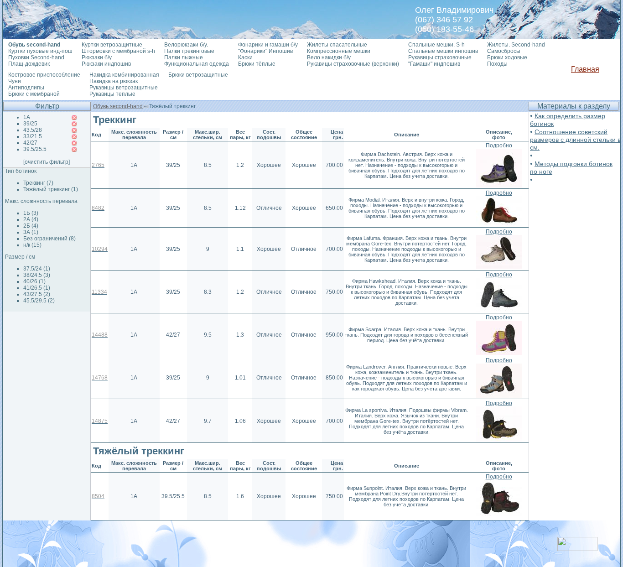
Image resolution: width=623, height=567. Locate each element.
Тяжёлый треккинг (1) (50, 189)
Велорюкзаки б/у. (186, 45)
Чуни (14, 81)
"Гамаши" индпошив (434, 64)
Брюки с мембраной (34, 94)
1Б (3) (30, 213)
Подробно (499, 145)
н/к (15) (32, 245)
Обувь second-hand (118, 106)
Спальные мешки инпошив (443, 51)
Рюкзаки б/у (97, 57)
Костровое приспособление (44, 75)
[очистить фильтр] (46, 162)
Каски (245, 57)
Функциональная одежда (196, 64)
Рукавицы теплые (112, 94)
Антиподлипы (26, 87)
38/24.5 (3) (36, 275)
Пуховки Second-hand (36, 57)
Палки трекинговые (189, 51)
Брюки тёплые (256, 64)
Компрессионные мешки (338, 51)
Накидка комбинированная (124, 75)
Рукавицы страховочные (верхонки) (353, 64)
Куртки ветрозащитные (112, 45)
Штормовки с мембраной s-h (118, 51)
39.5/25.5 (35, 149)
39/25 (30, 123)
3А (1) (30, 232)
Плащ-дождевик (29, 64)
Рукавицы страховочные (440, 57)
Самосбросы (503, 51)
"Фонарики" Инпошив (265, 51)
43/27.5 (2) (36, 294)
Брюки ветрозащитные (198, 75)
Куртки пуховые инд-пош (40, 51)
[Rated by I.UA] (577, 548)
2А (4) (30, 219)
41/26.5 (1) (36, 288)
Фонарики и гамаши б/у (268, 45)
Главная (585, 69)
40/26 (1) (34, 281)
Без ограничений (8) (49, 238)
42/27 (30, 143)
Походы (497, 64)
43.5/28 (32, 130)
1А (26, 117)
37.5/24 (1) (36, 268)
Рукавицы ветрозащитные (123, 87)
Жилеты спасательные (337, 45)
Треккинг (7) (38, 183)
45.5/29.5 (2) (39, 300)
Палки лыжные (183, 57)
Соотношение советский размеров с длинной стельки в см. (575, 139)
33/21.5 (32, 136)
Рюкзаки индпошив (106, 64)
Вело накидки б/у (329, 57)
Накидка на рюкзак (113, 81)
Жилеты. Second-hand (516, 45)
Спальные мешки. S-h (436, 45)
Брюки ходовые (507, 57)
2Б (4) (30, 226)
